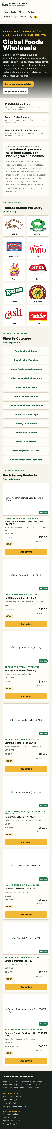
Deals (13, 12)
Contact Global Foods (11, 1124)
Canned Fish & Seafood (26, 432)
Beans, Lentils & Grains (26, 387)
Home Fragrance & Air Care (26, 450)
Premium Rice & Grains (26, 351)
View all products (11, 342)
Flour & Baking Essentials (26, 396)
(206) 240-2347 (9, 1103)
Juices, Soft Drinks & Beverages (26, 369)
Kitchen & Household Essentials (26, 459)
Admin (23, 17)
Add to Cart (26, 551)
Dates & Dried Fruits (26, 441)
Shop (5, 12)
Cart (32, 17)
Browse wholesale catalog (18, 84)
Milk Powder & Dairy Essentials (26, 378)
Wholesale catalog (10, 1114)
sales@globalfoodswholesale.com (16, 1106)
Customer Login (10, 17)
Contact (31, 12)
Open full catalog (11, 479)
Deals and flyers (9, 1117)
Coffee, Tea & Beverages (26, 414)
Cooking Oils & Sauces (26, 423)
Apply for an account (15, 91)
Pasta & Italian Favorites (26, 360)
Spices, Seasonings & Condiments (26, 405)
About (21, 12)
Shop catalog (9, 211)
